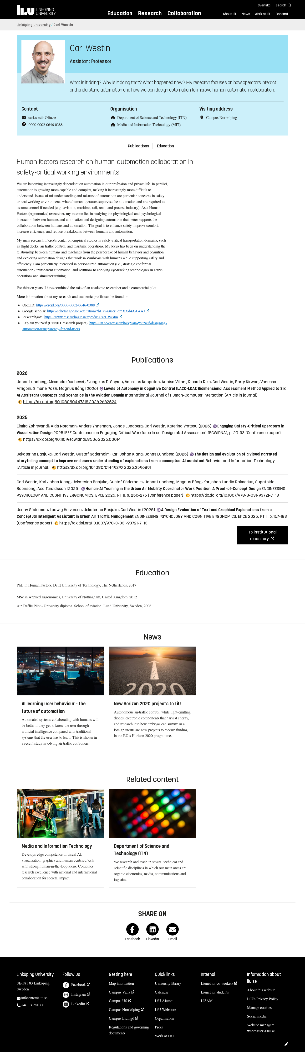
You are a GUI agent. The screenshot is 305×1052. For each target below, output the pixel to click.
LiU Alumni (164, 1000)
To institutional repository (263, 535)
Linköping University (34, 25)
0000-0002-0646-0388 (46, 124)
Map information (121, 983)
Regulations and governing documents (129, 1029)
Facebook (78, 984)
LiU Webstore (165, 1009)
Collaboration (184, 13)
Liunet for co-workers (217, 983)
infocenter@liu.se (34, 997)
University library (168, 983)
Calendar (161, 991)
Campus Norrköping (124, 1009)
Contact (282, 14)
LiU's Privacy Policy (262, 998)
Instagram (78, 994)
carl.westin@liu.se (42, 117)
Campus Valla (119, 991)
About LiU (230, 14)
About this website (261, 989)
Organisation (164, 1018)
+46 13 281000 (32, 1004)
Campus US (118, 1000)
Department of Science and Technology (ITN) (152, 117)
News (246, 14)
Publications (138, 146)
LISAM (207, 1000)
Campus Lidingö (121, 1018)
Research (150, 13)
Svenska (264, 5)
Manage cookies (259, 1007)
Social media (256, 1015)
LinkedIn (78, 1003)
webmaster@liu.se (261, 1030)
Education (119, 13)
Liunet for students (215, 991)
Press (159, 1026)
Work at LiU (263, 14)
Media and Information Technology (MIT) (149, 124)
